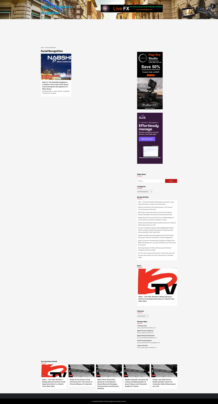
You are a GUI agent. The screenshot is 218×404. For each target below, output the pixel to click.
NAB (54, 76)
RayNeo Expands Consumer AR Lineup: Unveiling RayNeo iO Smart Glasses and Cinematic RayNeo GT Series (156, 219)
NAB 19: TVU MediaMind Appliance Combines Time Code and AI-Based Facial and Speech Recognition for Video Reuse (55, 85)
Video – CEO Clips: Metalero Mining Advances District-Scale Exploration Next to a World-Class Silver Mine (156, 203)
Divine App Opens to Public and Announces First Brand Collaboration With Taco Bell (154, 249)
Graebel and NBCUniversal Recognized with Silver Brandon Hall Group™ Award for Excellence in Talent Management (156, 236)
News (57, 76)
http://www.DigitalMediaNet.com (147, 337)
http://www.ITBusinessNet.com (146, 328)
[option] (157, 288)
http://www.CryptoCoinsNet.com (146, 347)
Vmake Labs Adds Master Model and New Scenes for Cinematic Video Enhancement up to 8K (157, 224)
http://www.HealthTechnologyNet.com (148, 342)
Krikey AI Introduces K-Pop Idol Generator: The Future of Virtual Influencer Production (155, 208)
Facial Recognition (46, 76)
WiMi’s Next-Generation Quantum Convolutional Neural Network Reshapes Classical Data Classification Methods (155, 213)
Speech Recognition (47, 78)
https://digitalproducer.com (145, 333)
